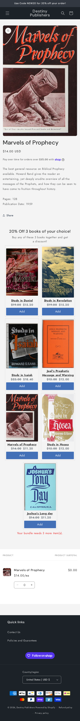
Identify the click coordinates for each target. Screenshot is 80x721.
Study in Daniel (22, 300)
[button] (7, 13)
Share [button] (10, 215)
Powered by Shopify (45, 707)
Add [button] (22, 311)
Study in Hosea (58, 444)
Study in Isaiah (22, 375)
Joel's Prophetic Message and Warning (58, 373)
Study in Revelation (58, 300)
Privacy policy (42, 713)
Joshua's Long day (40, 513)
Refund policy (65, 707)
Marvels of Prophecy (21, 444)
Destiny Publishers (26, 707)
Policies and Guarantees (22, 640)
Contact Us (13, 632)
